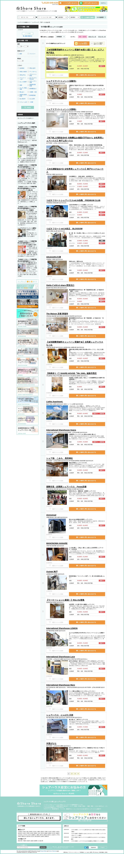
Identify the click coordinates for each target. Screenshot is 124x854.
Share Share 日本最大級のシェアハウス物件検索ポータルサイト (29, 804)
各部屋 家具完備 (33, 85)
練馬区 (49, 833)
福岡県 (35, 840)
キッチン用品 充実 (23, 88)
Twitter (85, 847)
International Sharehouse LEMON (62, 628)
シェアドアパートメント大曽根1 (61, 109)
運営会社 (66, 852)
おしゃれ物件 (23, 81)
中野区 (28, 833)
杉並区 (31, 833)
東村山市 (24, 836)
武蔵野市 (33, 834)
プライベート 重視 (33, 75)
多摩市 (42, 836)
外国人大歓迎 (23, 71)
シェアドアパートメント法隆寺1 (61, 81)
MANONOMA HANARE (57, 543)
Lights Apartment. (54, 401)
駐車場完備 (32, 95)
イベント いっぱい (23, 78)
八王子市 (25, 834)
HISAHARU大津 (53, 257)
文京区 (34, 831)
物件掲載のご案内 (103, 852)
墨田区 (42, 831)
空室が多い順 (102, 36)
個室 (21, 53)
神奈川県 (20, 840)
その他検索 (100, 17)
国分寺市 (29, 836)
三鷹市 (37, 834)
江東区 (46, 831)
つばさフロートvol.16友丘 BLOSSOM (64, 228)
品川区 (49, 831)
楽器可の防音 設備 (23, 95)
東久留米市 (37, 836)
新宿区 (30, 831)
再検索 (29, 107)
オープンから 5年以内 (33, 78)
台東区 (38, 831)
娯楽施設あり (33, 88)
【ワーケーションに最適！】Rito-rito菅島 (65, 600)
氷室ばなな (51, 743)
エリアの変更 (28, 33)
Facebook (87, 847)
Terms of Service (52, 851)
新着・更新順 (82, 36)
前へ (78, 773)
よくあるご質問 (88, 852)
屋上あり (22, 92)
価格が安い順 (92, 36)
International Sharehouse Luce (60, 657)
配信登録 (43, 847)
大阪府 (31, 840)
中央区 (24, 831)
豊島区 (35, 833)
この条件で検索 (89, 17)
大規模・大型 (33, 92)
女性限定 (22, 68)
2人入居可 (32, 98)
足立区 (53, 833)
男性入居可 (32, 68)
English (102, 847)
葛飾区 (57, 833)
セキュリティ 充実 (33, 81)
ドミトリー (32, 53)
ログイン (103, 3)
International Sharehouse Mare (60, 685)
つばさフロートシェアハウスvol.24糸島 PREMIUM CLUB (73, 200)
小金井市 (53, 834)
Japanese (93, 847)
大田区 (57, 831)
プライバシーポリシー (74, 852)
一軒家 (31, 102)
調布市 (45, 834)
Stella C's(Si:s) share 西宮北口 (60, 285)
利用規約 (82, 852)
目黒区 (53, 831)
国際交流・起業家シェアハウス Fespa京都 (66, 487)
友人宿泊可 (23, 98)
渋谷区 (24, 833)
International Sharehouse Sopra (61, 430)
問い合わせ (95, 852)
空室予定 (102, 413)
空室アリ (102, 66)
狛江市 (32, 836)
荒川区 (42, 833)
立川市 (29, 834)
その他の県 (20, 29)
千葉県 (24, 840)
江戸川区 (20, 834)
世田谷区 (20, 833)
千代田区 (20, 831)
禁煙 (21, 85)
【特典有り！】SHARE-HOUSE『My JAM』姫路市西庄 (71, 373)
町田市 (49, 834)
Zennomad (51, 515)
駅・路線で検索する (27, 35)
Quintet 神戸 (52, 571)
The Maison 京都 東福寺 (57, 314)
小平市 (57, 834)
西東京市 (47, 836)
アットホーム (33, 71)
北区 (39, 833)
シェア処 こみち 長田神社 (59, 458)
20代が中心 (23, 75)
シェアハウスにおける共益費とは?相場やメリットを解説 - (91, 841)
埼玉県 (28, 840)
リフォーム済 (23, 102)
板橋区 (46, 833)
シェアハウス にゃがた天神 (59, 715)
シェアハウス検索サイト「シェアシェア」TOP (30, 22)
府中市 (41, 834)
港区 (28, 831)
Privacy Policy (43, 851)
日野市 (19, 836)
